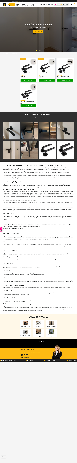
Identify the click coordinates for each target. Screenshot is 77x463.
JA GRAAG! (28, 236)
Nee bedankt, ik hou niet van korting (28, 240)
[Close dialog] (58, 216)
